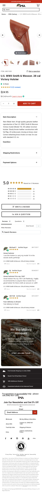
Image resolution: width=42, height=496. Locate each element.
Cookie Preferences (21, 455)
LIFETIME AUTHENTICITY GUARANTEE (21, 1)
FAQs (7, 432)
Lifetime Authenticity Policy (26, 431)
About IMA (9, 424)
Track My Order (10, 427)
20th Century (12, 14)
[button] (38, 264)
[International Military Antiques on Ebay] (35, 438)
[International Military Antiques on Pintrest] (23, 438)
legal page (25, 485)
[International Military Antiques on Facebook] (5, 438)
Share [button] (8, 264)
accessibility (21, 394)
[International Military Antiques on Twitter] (11, 438)
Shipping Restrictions (11, 153)
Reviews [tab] (5, 221)
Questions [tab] (18, 221)
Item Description (9, 117)
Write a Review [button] (22, 207)
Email (21, 409)
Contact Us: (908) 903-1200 (26, 423)
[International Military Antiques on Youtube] (29, 438)
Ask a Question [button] (22, 214)
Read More (6, 142)
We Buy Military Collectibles (28, 419)
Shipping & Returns (25, 427)
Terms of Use (16, 454)
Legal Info (26, 454)
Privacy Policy (8, 454)
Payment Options (9, 162)
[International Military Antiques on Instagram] (17, 438)
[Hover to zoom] (21, 36)
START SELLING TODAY (21, 353)
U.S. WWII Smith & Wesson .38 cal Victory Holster (19, 261)
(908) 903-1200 (12, 395)
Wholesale (9, 419)
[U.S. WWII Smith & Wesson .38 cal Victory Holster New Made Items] (5, 62)
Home (4, 14)
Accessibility (33, 454)
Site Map (22, 454)
